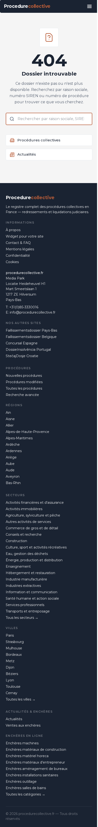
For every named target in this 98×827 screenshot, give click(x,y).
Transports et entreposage (28, 611)
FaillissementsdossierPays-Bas (31, 330)
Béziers (12, 674)
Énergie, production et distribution (34, 560)
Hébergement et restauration (30, 573)
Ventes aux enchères (23, 725)
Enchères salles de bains (26, 788)
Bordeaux (14, 654)
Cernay (11, 693)
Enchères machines (22, 743)
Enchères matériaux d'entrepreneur (35, 762)
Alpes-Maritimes (19, 438)
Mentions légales (20, 249)
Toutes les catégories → (25, 794)
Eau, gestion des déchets (27, 554)
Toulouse (13, 686)
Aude (10, 470)
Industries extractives (23, 586)
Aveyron (13, 476)
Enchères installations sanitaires (32, 775)
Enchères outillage (21, 781)
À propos (13, 230)
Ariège (11, 457)
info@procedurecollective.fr (32, 312)
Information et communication (31, 592)
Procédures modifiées (24, 382)
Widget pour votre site (25, 236)
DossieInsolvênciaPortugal (28, 349)
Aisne (10, 419)
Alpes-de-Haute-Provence (27, 432)
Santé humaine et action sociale (32, 598)
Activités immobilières (24, 509)
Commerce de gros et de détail (32, 528)
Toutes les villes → (20, 699)
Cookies (12, 262)
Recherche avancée (22, 395)
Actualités (14, 719)
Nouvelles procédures (24, 375)
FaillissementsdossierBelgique (31, 337)
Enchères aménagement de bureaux (36, 769)
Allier (10, 425)
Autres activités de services (28, 522)
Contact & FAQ (18, 243)
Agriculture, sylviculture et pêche (33, 515)
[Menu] (89, 6)
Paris (10, 635)
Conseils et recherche (24, 534)
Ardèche (13, 444)
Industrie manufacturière (26, 579)
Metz (10, 661)
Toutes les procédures (24, 388)
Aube (10, 464)
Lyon (10, 680)
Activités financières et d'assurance (35, 502)
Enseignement (18, 566)
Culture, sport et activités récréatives (36, 547)
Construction (16, 541)
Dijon (10, 667)
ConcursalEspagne (22, 343)
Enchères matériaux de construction (36, 749)
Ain (8, 412)
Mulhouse (14, 648)
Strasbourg (15, 642)
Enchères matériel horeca (27, 756)
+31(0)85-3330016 (23, 307)
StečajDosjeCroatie (22, 356)
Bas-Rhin (13, 483)
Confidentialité (18, 255)
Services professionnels (25, 605)
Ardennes (14, 451)
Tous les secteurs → (22, 618)
